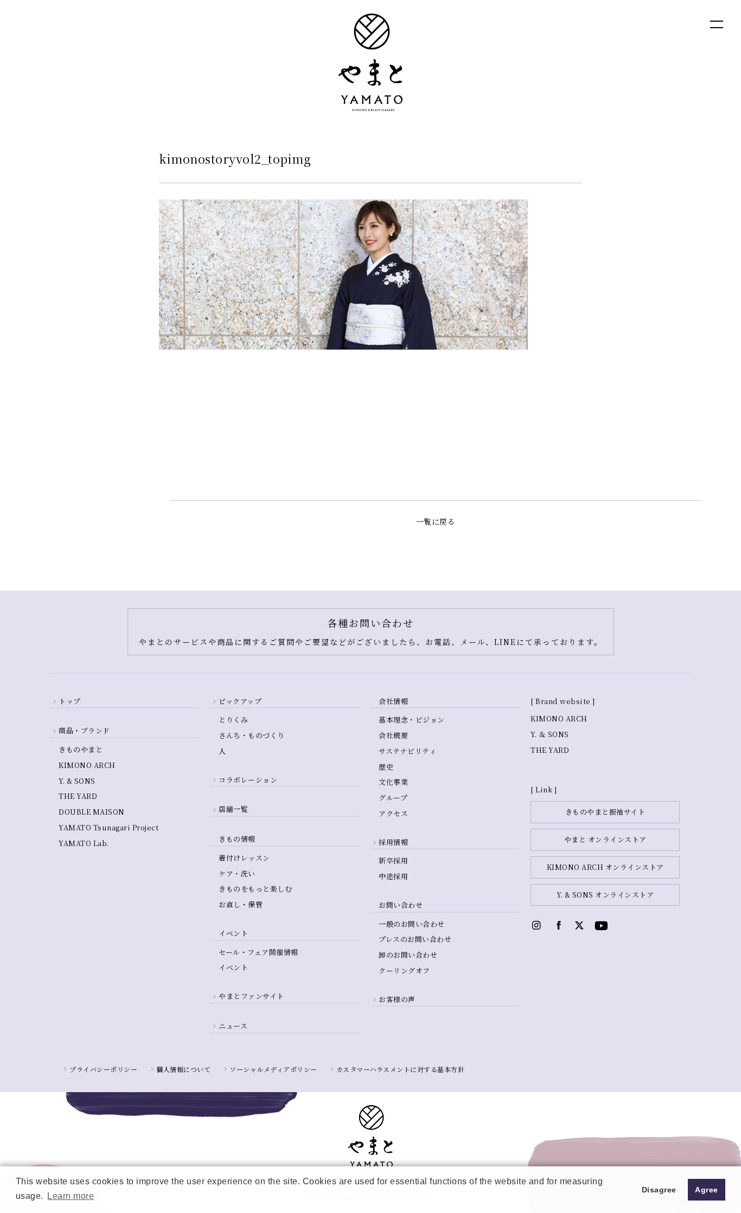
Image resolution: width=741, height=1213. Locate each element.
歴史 (386, 767)
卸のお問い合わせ (408, 955)
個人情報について (183, 1069)
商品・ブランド (84, 730)
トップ (70, 701)
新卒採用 (393, 860)
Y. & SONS (77, 781)
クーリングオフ (404, 970)
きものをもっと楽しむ (255, 888)
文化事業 (393, 782)
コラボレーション (248, 780)
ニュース (233, 1026)
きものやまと (81, 749)
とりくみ (233, 719)
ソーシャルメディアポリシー (273, 1069)
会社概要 (393, 735)
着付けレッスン (244, 858)
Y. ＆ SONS (550, 734)
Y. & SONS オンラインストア (605, 894)
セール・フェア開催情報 (258, 952)
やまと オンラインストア (605, 839)
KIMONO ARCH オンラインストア (605, 867)
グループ (393, 797)
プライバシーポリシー (103, 1069)
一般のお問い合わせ (412, 924)
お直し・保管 (241, 904)
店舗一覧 (233, 809)
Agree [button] (706, 1189)
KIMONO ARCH (87, 765)
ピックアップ (240, 701)
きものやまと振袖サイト (605, 811)
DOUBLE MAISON (92, 811)
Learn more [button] (70, 1196)
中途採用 (393, 876)
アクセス (393, 813)
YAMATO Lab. (84, 843)
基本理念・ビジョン (412, 719)
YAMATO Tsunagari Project (108, 827)
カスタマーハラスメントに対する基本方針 (400, 1069)
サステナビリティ (407, 751)
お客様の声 (397, 999)
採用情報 (393, 842)
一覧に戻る (436, 521)
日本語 (657, 23)
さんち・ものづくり (252, 735)
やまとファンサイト (251, 996)
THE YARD (78, 796)
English (611, 23)
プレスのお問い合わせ (415, 939)
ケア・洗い (237, 873)
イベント (233, 967)
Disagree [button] (659, 1189)
